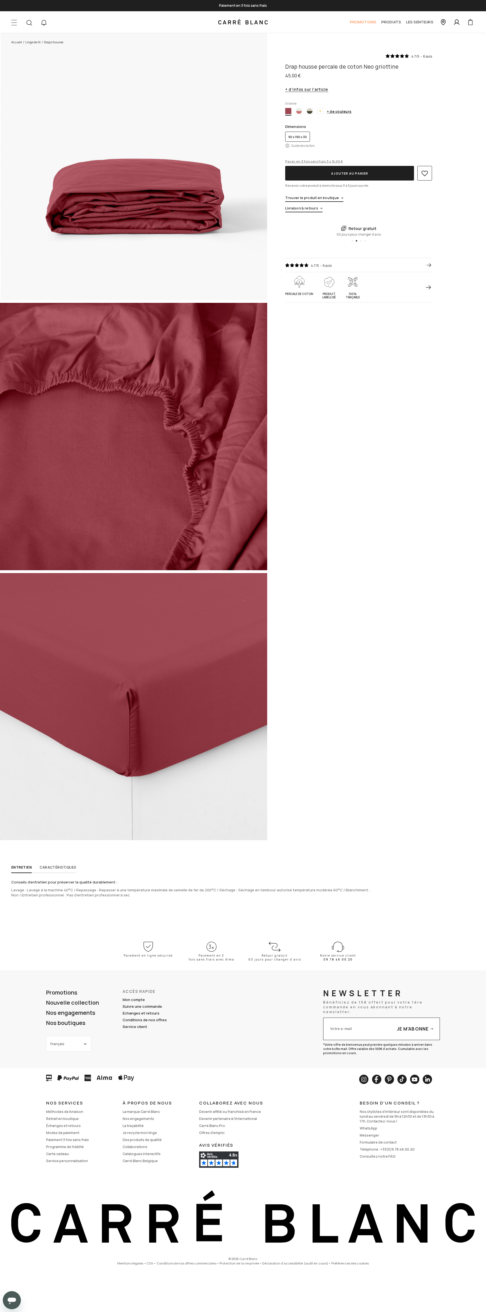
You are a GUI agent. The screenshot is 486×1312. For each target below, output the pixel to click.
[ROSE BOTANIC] (299, 111)
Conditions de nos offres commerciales (186, 1263)
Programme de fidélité (65, 1146)
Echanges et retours (141, 1013)
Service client (135, 1026)
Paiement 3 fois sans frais (67, 1139)
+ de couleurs (339, 111)
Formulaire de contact (378, 1142)
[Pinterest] (389, 1079)
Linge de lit (32, 42)
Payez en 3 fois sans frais (314, 161)
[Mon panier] (470, 22)
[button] (43, 22)
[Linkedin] (427, 1079)
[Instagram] (363, 1079)
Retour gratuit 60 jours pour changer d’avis (274, 957)
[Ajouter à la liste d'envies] (424, 173)
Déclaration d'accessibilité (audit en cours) (295, 1263)
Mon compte (134, 999)
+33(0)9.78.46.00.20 (398, 1149)
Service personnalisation (67, 1160)
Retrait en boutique (62, 1118)
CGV (150, 1263)
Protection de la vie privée (239, 1263)
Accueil (16, 42)
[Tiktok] (402, 1079)
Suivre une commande (142, 1006)
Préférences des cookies (350, 1263)
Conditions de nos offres (145, 1019)
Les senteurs (419, 21)
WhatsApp (368, 1128)
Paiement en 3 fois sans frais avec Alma (211, 957)
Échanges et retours (63, 1125)
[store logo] (243, 22)
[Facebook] (376, 1079)
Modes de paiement (62, 1132)
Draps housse (53, 42)
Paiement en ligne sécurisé (148, 955)
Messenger (369, 1135)
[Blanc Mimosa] (320, 111)
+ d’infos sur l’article (306, 90)
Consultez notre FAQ (377, 1156)
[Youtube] (414, 1079)
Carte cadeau (57, 1153)
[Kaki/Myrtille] (310, 111)
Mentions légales (130, 1263)
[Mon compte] (456, 22)
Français (57, 1044)
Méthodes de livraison (64, 1111)
